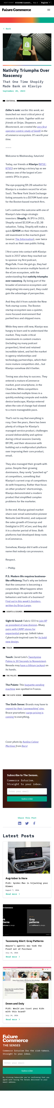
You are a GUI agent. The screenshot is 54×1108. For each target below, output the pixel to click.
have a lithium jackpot (32, 665)
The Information (24, 239)
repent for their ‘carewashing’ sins (25, 708)
